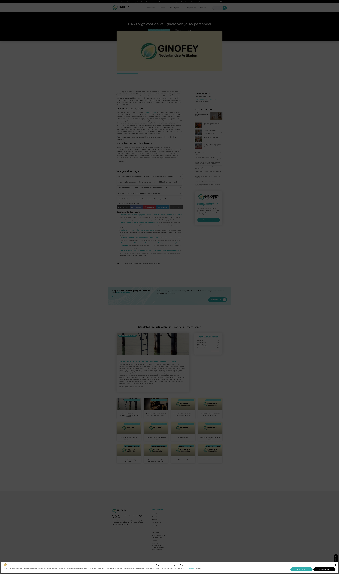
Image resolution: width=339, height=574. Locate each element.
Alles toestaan (301, 569)
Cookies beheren (324, 569)
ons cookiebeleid (190, 568)
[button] (334, 565)
